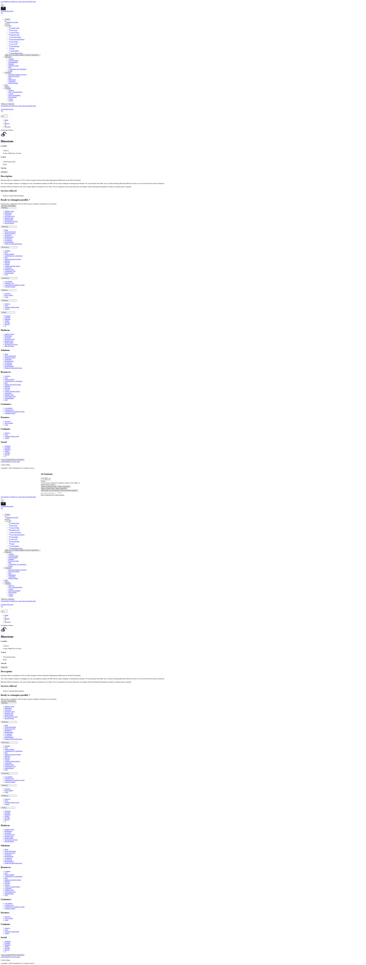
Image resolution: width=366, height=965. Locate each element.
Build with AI (14, 76)
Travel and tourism (10, 356)
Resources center (13, 66)
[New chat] (46, 478)
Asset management (17, 39)
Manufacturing (9, 361)
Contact (10, 100)
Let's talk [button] (4, 205)
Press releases (12, 97)
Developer (8, 72)
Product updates (13, 83)
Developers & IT (10, 339)
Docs (8, 11)
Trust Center (16, 461)
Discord (7, 454)
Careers (10, 99)
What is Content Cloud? (48, 488)
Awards (10, 94)
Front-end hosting (15, 37)
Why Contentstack (15, 92)
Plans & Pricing (9, 346)
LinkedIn (7, 448)
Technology (8, 359)
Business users (9, 341)
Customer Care (9, 410)
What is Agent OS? (61, 488)
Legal (2, 461)
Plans (6, 85)
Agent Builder (14, 51)
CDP (6, 400)
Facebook (7, 446)
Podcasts (7, 388)
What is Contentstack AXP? (49, 486)
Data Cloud (13, 30)
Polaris (12, 48)
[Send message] (60, 493)
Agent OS (14, 32)
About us (11, 90)
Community (12, 81)
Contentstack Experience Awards (14, 411)
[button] (2, 5)
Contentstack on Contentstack (17, 69)
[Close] (49, 479)
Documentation (13, 62)
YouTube (7, 453)
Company (8, 88)
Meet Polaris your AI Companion (50, 490)
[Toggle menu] (6, 116)
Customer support (10, 413)
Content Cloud (14, 28)
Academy (4, 11)
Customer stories (13, 60)
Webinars (7, 386)
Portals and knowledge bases (13, 368)
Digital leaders (9, 342)
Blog (9, 67)
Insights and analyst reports (13, 384)
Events (10, 71)
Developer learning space (17, 74)
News (6, 434)
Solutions (11, 64)
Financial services (10, 357)
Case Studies (8, 408)
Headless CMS (14, 35)
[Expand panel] (42, 478)
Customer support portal (12, 436)
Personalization (14, 46)
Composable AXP (10, 396)
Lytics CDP (13, 44)
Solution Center (9, 334)
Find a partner (9, 423)
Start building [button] (11, 205)
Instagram (7, 449)
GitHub (7, 451)
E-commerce (8, 363)
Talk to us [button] (4, 104)
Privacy (10, 461)
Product (7, 19)
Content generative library (12, 391)
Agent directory (16, 53)
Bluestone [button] (4, 172)
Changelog (8, 337)
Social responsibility (14, 95)
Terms (6, 461)
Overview (8, 421)
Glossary (7, 390)
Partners (7, 86)
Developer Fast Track (11, 344)
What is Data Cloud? (64, 486)
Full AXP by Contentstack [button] (13, 459)
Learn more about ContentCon (69, 490)
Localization (8, 364)
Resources (8, 57)
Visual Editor (14, 41)
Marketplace (12, 80)
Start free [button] (11, 104)
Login (11, 11)
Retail (6, 354)
